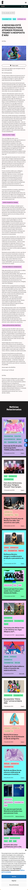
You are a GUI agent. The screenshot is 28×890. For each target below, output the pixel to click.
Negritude (21, 550)
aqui (7, 367)
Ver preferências (14, 885)
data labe (6, 656)
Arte (5, 442)
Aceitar (14, 876)
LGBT (20, 442)
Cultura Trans (17, 436)
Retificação (6, 763)
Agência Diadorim (8, 621)
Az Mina (4, 41)
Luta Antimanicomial (15, 838)
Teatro (16, 515)
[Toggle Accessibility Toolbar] (26, 440)
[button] (26, 850)
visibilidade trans (21, 19)
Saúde (14, 19)
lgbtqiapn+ (19, 439)
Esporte (6, 624)
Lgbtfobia (6, 838)
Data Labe (17, 662)
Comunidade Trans (6, 19)
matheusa (6, 547)
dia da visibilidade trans (9, 439)
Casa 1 (5, 476)
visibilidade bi (13, 656)
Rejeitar (14, 880)
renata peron (7, 728)
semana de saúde (8, 585)
